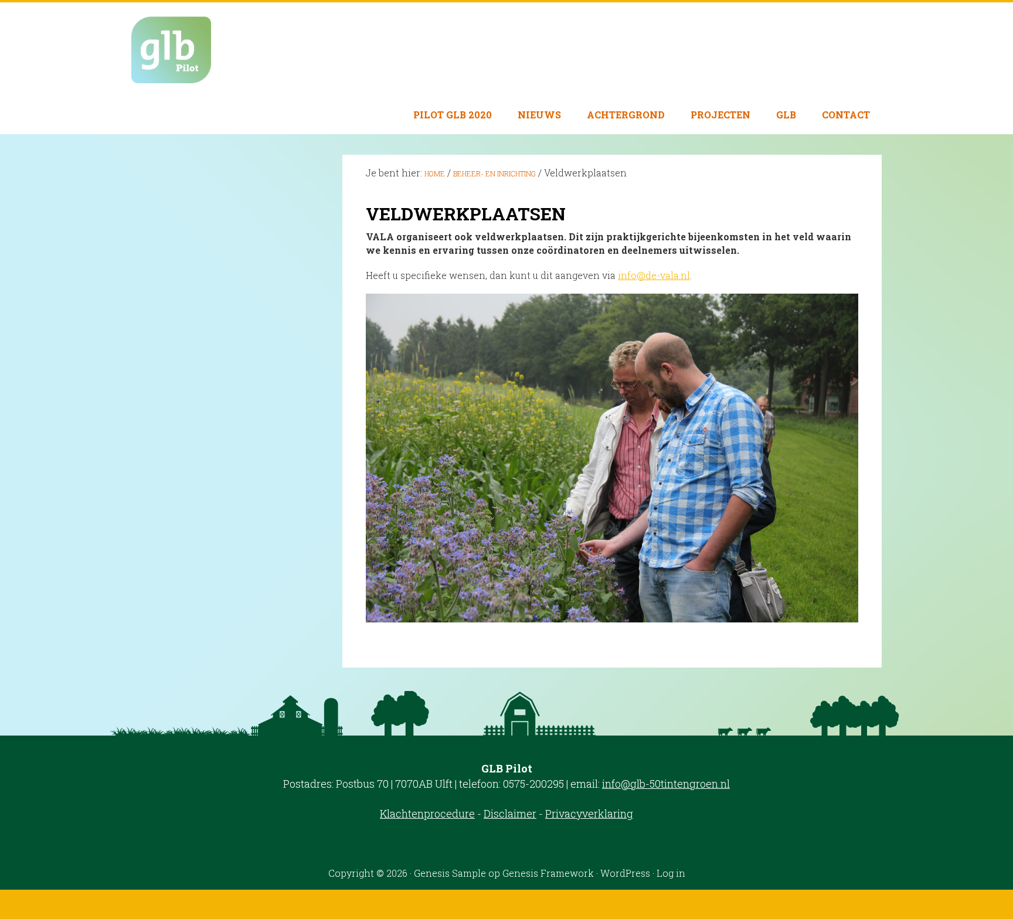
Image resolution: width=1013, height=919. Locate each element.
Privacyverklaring (589, 813)
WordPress (625, 873)
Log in (671, 873)
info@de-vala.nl (654, 275)
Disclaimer (510, 813)
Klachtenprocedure (427, 813)
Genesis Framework (548, 873)
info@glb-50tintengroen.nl (666, 784)
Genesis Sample (450, 873)
